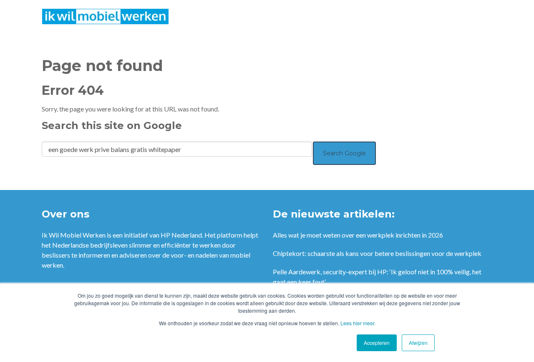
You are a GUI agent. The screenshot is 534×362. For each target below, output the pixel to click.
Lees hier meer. (357, 323)
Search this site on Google (112, 125)
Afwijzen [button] (418, 342)
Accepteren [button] (377, 342)
